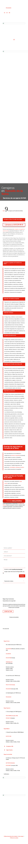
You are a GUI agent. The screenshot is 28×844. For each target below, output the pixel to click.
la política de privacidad (17, 569)
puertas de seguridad (15, 455)
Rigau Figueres (7, 708)
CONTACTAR (8, 611)
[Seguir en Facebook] (4, 17)
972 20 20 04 (8, 7)
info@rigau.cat (9, 661)
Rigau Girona (6, 641)
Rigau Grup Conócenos (8, 599)
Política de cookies (14, 837)
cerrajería (16, 229)
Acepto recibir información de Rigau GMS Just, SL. (13, 572)
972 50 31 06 (8, 718)
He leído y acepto (13, 569)
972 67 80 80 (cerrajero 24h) (12, 715)
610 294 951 (8, 653)
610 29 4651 (8, 765)
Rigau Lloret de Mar (8, 754)
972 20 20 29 (8, 696)
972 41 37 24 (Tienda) (10, 684)
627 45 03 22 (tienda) (10, 763)
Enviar (22, 576)
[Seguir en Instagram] (6, 17)
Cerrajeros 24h (9, 746)
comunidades (12, 467)
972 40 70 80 (8, 657)
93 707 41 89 (8, 736)
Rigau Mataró (7, 728)
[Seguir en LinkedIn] (9, 17)
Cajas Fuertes (9, 750)
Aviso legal (20, 836)
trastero (22, 467)
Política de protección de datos (10, 836)
